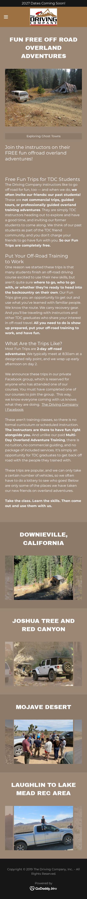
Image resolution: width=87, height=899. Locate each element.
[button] (8, 17)
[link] (43, 16)
